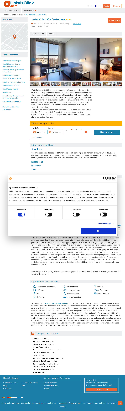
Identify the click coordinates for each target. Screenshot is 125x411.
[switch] (48, 215)
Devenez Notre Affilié (51, 386)
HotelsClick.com (19, 4)
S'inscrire (116, 6)
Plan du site (7, 389)
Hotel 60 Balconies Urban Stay (14, 82)
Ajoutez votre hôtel (50, 383)
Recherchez (107, 132)
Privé (23, 386)
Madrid (21, 15)
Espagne (14, 15)
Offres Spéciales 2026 (11, 10)
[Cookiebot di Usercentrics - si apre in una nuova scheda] (105, 179)
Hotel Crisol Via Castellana (36, 15)
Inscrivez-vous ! (102, 389)
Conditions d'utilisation (30, 383)
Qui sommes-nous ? (10, 383)
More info (62, 407)
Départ (51, 128)
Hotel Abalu (7, 92)
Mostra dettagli (104, 224)
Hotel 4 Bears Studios (11, 75)
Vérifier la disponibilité (42, 123)
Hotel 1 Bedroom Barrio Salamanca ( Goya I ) (11, 65)
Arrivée (36, 128)
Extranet (46, 389)
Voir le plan (77, 24)
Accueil (6, 15)
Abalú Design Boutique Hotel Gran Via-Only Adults (13, 97)
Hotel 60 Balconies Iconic (12, 79)
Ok (120, 403)
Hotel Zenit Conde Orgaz (12, 60)
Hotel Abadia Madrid (10, 89)
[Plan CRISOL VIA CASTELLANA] (14, 36)
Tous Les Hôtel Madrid (12, 101)
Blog (4, 386)
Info (43, 34)
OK (98, 231)
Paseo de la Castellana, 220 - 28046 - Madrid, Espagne (52, 24)
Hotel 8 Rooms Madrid (11, 85)
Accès (106, 6)
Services (51, 34)
